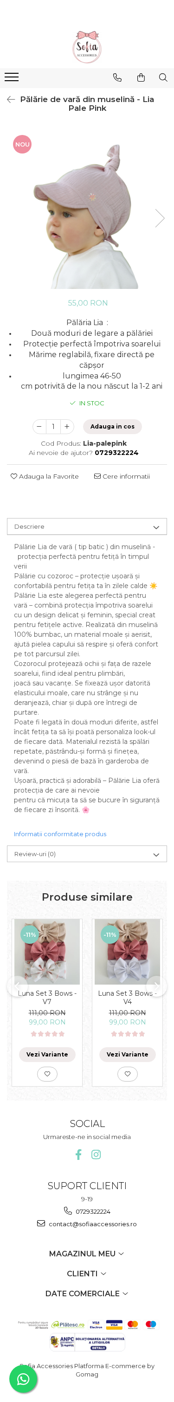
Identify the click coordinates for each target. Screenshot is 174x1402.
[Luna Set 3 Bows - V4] (127, 952)
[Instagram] (96, 1154)
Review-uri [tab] (35, 854)
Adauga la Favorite (48, 476)
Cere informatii (125, 476)
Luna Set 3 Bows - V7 (47, 997)
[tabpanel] (87, 209)
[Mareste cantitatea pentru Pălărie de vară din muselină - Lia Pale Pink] (67, 426)
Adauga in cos (112, 426)
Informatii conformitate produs (60, 834)
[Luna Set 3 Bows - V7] (47, 952)
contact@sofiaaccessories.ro (92, 1224)
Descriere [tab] (29, 526)
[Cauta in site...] (163, 77)
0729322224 (92, 1211)
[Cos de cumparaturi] (141, 77)
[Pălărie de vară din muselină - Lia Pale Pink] (87, 209)
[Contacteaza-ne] (117, 77)
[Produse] (13, 80)
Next (159, 218)
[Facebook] (78, 1154)
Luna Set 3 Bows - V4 (127, 997)
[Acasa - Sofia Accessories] (87, 47)
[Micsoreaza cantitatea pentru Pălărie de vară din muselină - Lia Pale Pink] (39, 426)
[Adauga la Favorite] (47, 1074)
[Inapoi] (7, 99)
